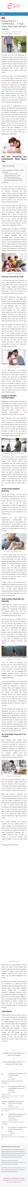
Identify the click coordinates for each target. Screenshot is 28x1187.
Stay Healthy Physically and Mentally (13, 178)
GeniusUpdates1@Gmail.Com (14, 1182)
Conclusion (5, 182)
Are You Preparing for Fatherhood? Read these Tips (12, 171)
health (11, 1003)
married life (20, 414)
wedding (4, 82)
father (9, 123)
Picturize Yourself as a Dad (10, 173)
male (3, 239)
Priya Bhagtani (6, 32)
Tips (3, 18)
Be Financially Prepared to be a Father (13, 180)
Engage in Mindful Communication (12, 175)
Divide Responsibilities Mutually (11, 177)
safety (3, 570)
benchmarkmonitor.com (15, 1180)
